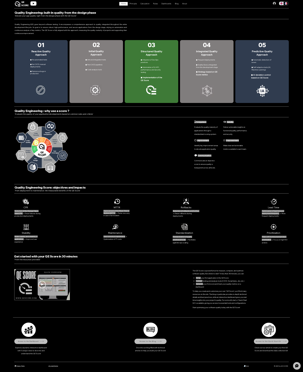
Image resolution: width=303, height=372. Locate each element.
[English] (281, 3)
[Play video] (42, 284)
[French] (286, 3)
